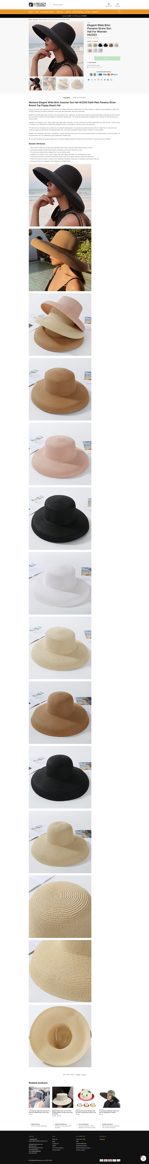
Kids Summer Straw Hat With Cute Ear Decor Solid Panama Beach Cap (86, 1111)
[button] (81, 49)
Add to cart (107, 58)
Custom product (80, 1150)
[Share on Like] (88, 79)
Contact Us (55, 1143)
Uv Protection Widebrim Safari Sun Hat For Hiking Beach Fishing (109, 1111)
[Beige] (89, 45)
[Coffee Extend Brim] (111, 45)
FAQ (77, 1141)
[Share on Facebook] (91, 79)
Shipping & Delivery (81, 1145)
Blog (53, 1141)
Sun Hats (35, 19)
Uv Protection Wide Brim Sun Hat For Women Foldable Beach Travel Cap (39, 1111)
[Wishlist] (47, 1089)
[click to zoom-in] (56, 49)
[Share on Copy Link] (111, 79)
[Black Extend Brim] (105, 45)
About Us (54, 1139)
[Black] (100, 45)
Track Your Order (81, 1139)
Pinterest (102, 1139)
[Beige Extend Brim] (95, 45)
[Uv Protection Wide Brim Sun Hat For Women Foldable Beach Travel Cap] (39, 1097)
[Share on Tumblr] (101, 79)
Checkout (117, 6)
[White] (95, 50)
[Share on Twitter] (95, 79)
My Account (109, 6)
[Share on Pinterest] (98, 79)
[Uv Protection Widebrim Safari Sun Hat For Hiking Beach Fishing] (109, 1097)
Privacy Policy (56, 1150)
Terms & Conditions (57, 1148)
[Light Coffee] (116, 45)
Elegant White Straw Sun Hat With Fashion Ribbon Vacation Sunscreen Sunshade (62, 1112)
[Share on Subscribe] (108, 79)
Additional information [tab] (79, 97)
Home (30, 19)
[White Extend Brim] (100, 50)
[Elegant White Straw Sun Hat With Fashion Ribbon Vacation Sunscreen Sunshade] (62, 1097)
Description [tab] (66, 97)
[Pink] (89, 50)
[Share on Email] (104, 79)
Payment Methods (81, 1143)
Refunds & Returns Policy (83, 1148)
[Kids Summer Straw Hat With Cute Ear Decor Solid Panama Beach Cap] (86, 1097)
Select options (39, 1119)
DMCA (54, 1145)
